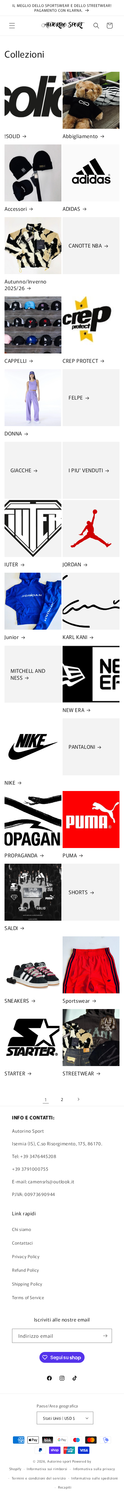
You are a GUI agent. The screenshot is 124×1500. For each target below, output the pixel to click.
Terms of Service (28, 1297)
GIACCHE (21, 470)
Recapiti (65, 1487)
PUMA (70, 855)
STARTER (15, 1073)
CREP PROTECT (80, 360)
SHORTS (78, 892)
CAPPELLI (16, 360)
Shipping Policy (27, 1284)
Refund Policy (25, 1270)
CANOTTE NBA (85, 245)
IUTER (11, 564)
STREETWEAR (78, 1073)
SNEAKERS (17, 1000)
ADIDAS (71, 208)
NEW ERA (73, 710)
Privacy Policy (25, 1256)
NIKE (10, 782)
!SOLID (12, 136)
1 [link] (46, 1099)
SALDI (11, 928)
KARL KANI (75, 637)
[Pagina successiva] (78, 1099)
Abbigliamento (80, 136)
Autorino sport (59, 1461)
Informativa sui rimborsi (47, 1468)
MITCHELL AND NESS (28, 674)
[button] (12, 25)
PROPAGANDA (21, 855)
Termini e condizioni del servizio (39, 1478)
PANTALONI (82, 746)
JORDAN (72, 564)
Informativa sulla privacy (94, 1468)
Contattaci (22, 1243)
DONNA (13, 433)
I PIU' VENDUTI (86, 470)
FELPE (76, 397)
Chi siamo (21, 1229)
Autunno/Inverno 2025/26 (26, 284)
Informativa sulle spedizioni (94, 1478)
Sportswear (76, 1000)
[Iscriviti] (105, 1336)
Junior (12, 637)
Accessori (16, 208)
